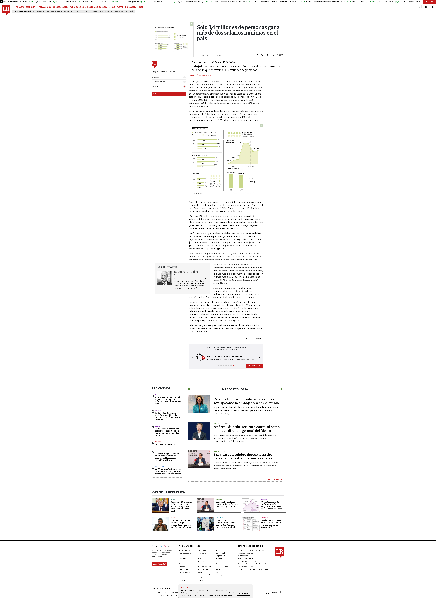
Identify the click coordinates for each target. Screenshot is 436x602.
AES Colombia (40, 11)
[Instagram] (166, 547)
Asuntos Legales (185, 553)
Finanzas (182, 567)
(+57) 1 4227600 (158, 556)
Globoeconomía (222, 567)
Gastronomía (221, 518)
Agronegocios (184, 550)
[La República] (6, 10)
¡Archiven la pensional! (166, 444)
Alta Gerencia (202, 550)
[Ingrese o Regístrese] (432, 6)
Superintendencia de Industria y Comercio (254, 569)
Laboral (158, 410)
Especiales (201, 564)
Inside (218, 569)
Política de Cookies (225, 595)
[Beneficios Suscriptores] (425, 6)
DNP (72, 11)
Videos (200, 580)
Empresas (182, 564)
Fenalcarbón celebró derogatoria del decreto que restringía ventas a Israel (244, 456)
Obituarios (201, 572)
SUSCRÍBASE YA (254, 366)
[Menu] (14, 7)
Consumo (182, 558)
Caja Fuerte (201, 553)
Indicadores (183, 569)
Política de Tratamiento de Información (252, 564)
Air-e (101, 11)
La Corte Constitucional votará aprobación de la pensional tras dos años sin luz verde (167, 416)
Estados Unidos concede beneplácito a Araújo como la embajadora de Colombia (246, 401)
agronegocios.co (177, 592)
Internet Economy (185, 572)
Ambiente (264, 518)
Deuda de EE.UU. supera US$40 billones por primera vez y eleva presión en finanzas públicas (181, 506)
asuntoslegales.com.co (160, 592)
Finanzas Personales (204, 567)
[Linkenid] (162, 547)
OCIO (49, 7)
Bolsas (157, 394)
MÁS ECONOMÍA (273, 479)
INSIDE (140, 7)
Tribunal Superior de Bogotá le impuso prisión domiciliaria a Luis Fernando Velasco (181, 523)
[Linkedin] (267, 55)
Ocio (218, 572)
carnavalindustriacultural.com (162, 595)
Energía (219, 499)
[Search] (418, 7)
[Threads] (170, 547)
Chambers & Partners (119, 11)
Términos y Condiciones (247, 561)
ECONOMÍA (30, 7)
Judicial (173, 518)
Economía (219, 558)
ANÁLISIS (89, 7)
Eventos (219, 564)
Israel (94, 11)
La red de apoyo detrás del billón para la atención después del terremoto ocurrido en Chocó (167, 457)
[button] (192, 357)
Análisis (158, 442)
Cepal (107, 11)
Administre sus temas (162, 94)
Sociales (182, 580)
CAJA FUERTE (117, 7)
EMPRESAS (41, 7)
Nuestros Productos (245, 553)
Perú (131, 11)
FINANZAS (20, 7)
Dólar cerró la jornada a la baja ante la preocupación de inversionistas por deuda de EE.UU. (168, 432)
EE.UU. (173, 499)
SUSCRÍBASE (430, 2)
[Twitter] (262, 55)
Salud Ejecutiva (221, 575)
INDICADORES (130, 7)
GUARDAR (279, 55)
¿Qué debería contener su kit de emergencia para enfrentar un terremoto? (271, 523)
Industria (158, 451)
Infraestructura (202, 569)
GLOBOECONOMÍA (60, 7)
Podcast (182, 575)
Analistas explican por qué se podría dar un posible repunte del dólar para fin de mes (168, 400)
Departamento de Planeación (58, 11)
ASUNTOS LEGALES (102, 7)
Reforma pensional (83, 11)
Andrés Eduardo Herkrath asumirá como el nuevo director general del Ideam (247, 429)
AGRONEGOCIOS (77, 7)
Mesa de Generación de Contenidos (251, 550)
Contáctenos (243, 556)
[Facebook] (257, 55)
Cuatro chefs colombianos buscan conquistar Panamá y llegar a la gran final (225, 523)
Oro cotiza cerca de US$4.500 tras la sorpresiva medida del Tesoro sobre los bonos (271, 505)
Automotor (159, 466)
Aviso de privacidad (245, 558)
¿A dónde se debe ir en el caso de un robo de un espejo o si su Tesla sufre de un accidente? (168, 471)
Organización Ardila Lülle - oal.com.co (274, 593)
